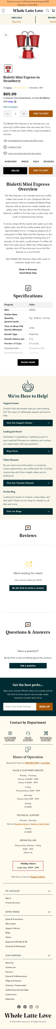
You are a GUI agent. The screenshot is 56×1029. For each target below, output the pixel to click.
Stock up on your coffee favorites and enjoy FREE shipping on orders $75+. (28, 3)
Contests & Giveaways (15, 946)
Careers (9, 972)
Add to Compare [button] (10, 107)
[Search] (48, 11)
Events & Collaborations (16, 976)
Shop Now (16, 21)
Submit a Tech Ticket (40, 824)
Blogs (7, 932)
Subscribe (9, 999)
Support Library (21, 824)
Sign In (8, 898)
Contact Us (10, 967)
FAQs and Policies (13, 981)
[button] (3, 10)
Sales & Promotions (14, 919)
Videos (8, 937)
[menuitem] (29, 898)
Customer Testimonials (15, 985)
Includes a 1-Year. (14, 147)
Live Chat (45, 763)
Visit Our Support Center (19, 423)
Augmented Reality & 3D (16, 942)
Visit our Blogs (14, 511)
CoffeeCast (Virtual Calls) (16, 990)
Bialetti (9, 88)
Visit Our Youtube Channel (20, 483)
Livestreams (10, 994)
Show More (28, 362)
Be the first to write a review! (28, 588)
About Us (9, 963)
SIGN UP (44, 706)
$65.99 (15, 170)
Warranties (10, 924)
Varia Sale (16, 18)
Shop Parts (12, 451)
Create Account (12, 902)
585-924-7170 (31, 763)
